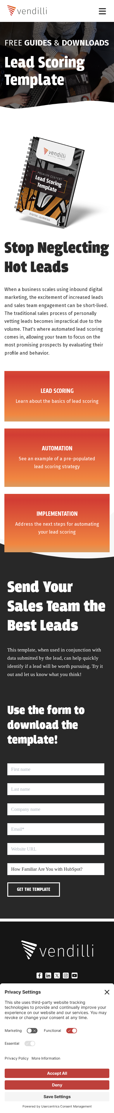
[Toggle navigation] (102, 11)
